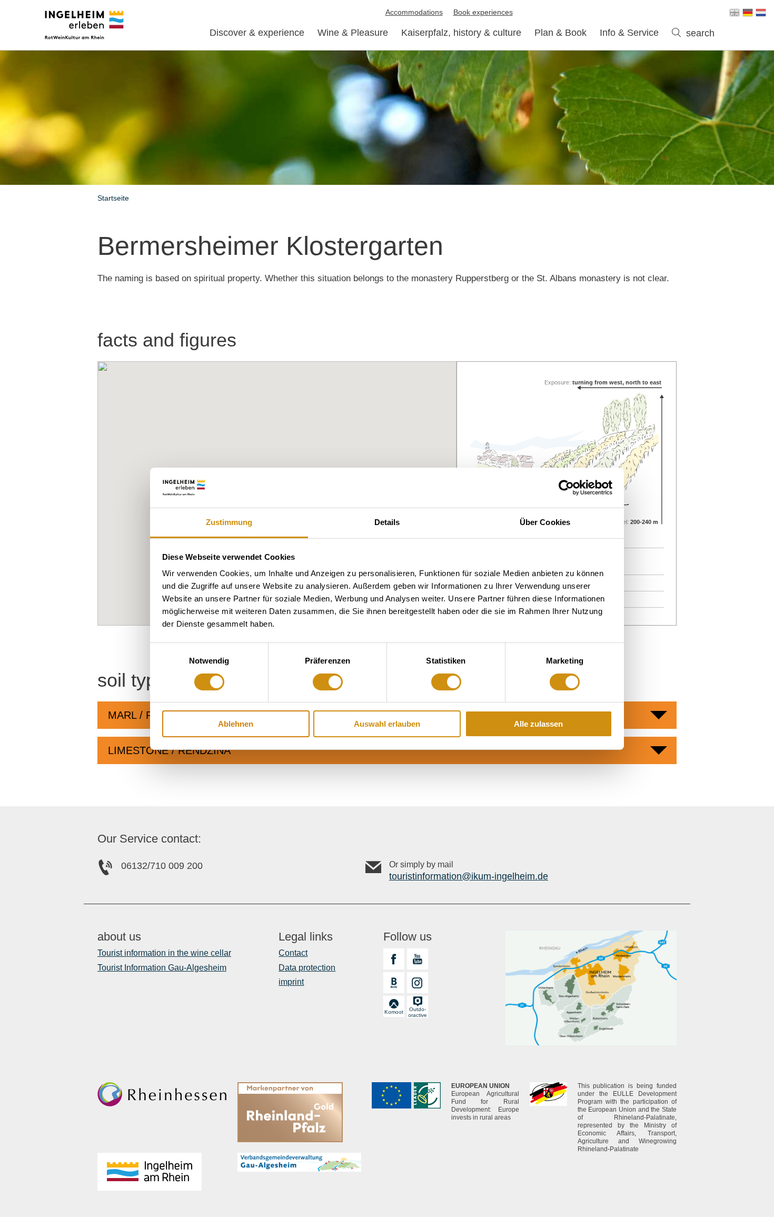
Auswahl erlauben (387, 723)
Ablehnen (235, 723)
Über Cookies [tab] (545, 522)
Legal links (306, 937)
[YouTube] (417, 958)
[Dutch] (761, 12)
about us (119, 937)
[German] (747, 12)
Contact (293, 952)
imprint (291, 981)
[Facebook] (393, 958)
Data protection (307, 967)
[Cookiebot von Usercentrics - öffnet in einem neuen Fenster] (566, 488)
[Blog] (393, 982)
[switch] (328, 682)
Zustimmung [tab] (229, 522)
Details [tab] (387, 522)
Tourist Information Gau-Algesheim (161, 967)
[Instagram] (417, 982)
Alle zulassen (538, 723)
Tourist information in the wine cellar (164, 952)
